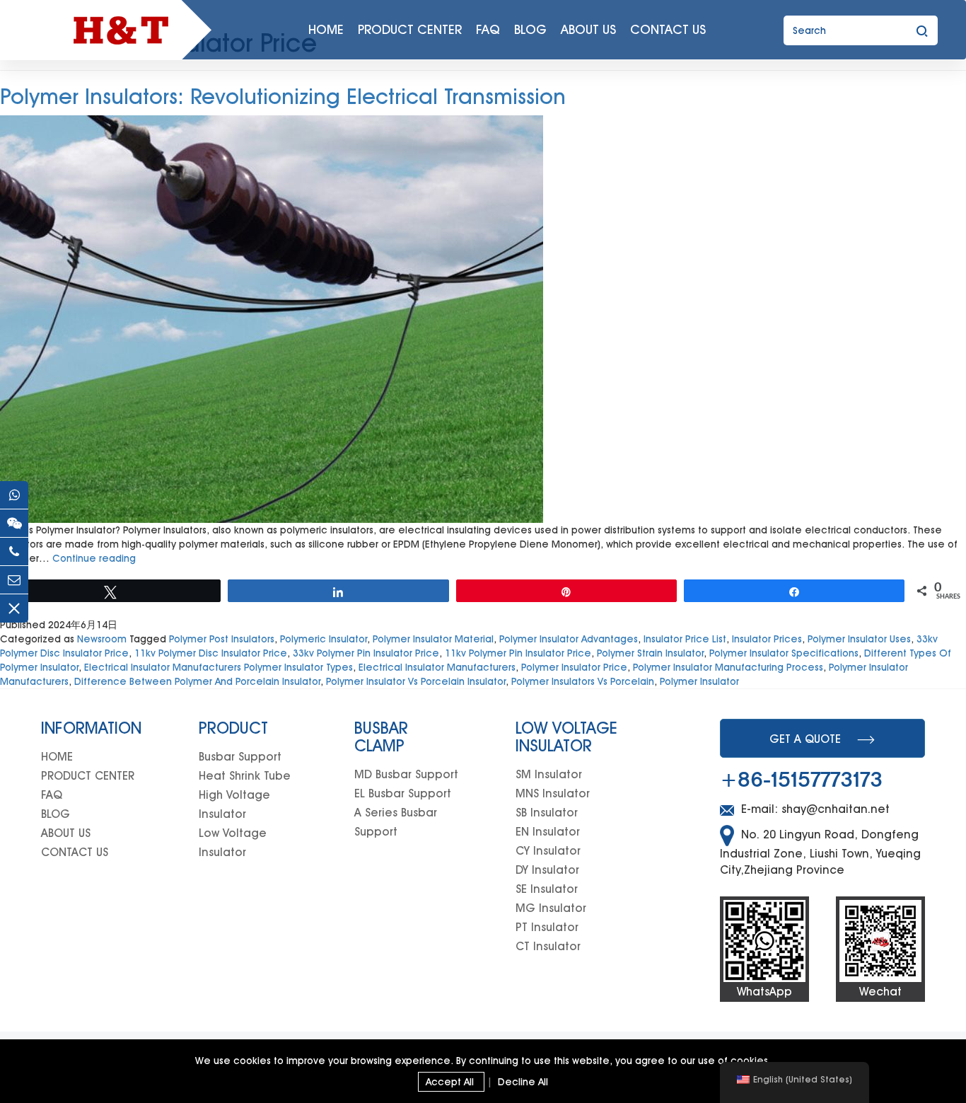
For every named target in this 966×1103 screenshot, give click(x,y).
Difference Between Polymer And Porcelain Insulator (197, 681)
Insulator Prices (767, 639)
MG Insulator (551, 908)
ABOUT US (588, 29)
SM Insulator (549, 774)
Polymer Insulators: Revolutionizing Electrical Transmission (283, 96)
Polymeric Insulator (323, 639)
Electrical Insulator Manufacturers (437, 667)
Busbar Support (240, 756)
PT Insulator (547, 927)
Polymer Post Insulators (221, 639)
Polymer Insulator (699, 681)
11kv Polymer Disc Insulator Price (210, 653)
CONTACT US (668, 29)
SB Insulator (547, 812)
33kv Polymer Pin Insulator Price (366, 653)
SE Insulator (547, 889)
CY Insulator (548, 850)
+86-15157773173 (801, 780)
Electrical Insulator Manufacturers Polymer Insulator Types (218, 667)
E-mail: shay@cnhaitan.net (814, 809)
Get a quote (805, 739)
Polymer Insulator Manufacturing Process (728, 667)
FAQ (488, 29)
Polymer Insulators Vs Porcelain (582, 681)
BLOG (530, 29)
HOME (326, 29)
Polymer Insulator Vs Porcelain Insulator (416, 681)
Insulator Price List (685, 639)
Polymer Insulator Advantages (568, 639)
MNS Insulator (553, 793)
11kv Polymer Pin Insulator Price (518, 653)
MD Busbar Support (406, 774)
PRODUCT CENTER (410, 29)
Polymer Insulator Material (433, 639)
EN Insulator (548, 831)
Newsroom (102, 639)
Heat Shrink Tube (245, 776)
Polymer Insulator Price (574, 667)
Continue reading (94, 558)
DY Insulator (547, 870)
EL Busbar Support (402, 793)
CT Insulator (548, 946)
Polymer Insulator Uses (859, 639)
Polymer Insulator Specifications (784, 653)
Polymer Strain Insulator (650, 653)
